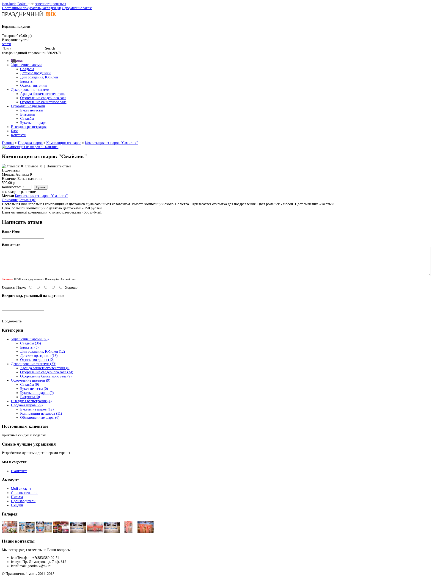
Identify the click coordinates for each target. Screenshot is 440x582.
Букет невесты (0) (34, 389)
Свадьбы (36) (30, 343)
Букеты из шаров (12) (37, 409)
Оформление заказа (77, 8)
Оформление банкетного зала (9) (46, 376)
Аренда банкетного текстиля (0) (45, 368)
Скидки (17, 505)
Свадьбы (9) (29, 384)
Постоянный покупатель (21, 8)
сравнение (27, 192)
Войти (22, 4)
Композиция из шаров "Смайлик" (111, 143)
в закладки (10, 192)
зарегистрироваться (50, 4)
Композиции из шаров (63, 143)
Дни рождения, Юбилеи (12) (42, 351)
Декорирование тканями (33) (33, 364)
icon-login (9, 4)
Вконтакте (19, 471)
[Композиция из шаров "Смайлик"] (30, 147)
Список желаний (24, 493)
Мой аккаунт (21, 489)
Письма (17, 497)
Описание (10, 200)
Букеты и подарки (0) (37, 393)
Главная (8, 143)
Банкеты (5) (29, 347)
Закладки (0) (51, 8)
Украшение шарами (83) (30, 339)
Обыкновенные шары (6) (39, 417)
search (6, 44)
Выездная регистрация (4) (31, 401)
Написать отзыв (59, 166)
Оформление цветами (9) (30, 380)
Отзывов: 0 (33, 166)
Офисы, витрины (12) (37, 360)
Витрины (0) (30, 397)
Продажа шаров (30, 143)
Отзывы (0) (27, 200)
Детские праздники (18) (39, 356)
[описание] (10, 532)
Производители (23, 501)
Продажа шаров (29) (27, 405)
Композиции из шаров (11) (41, 413)
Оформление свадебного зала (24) (46, 372)
